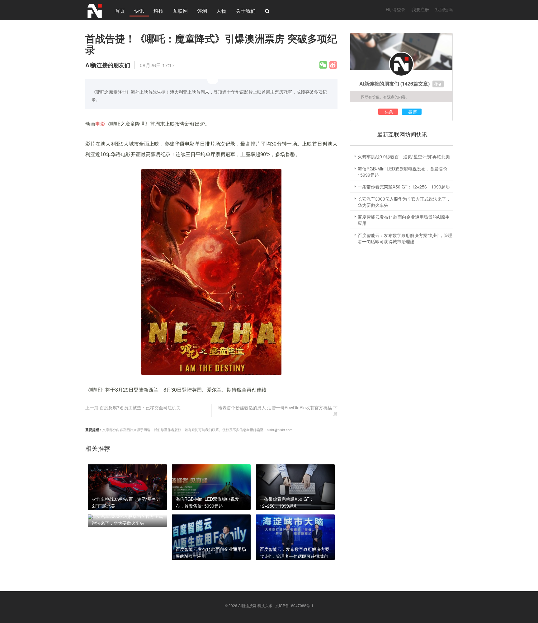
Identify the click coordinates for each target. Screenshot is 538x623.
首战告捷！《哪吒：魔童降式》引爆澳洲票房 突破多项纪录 (211, 44)
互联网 (180, 10)
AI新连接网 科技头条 (255, 605)
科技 (158, 10)
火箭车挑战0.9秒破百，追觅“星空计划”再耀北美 (404, 156)
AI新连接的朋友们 (379, 83)
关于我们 (246, 10)
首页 (120, 10)
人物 (221, 10)
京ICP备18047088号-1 (294, 605)
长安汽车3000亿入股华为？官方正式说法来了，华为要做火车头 (404, 202)
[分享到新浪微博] (333, 65)
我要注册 (420, 9)
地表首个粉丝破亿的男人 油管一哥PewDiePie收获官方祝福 (275, 407)
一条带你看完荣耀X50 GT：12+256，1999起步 (404, 187)
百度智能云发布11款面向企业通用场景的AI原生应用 (404, 220)
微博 (412, 112)
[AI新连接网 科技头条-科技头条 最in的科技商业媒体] (94, 10)
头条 (389, 112)
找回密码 (444, 9)
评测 (202, 10)
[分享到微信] (323, 65)
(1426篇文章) (415, 83)
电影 (100, 124)
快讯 (139, 10)
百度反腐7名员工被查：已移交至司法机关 (140, 407)
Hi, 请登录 (395, 9)
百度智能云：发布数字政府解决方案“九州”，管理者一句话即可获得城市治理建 (405, 238)
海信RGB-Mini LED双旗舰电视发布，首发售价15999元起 (402, 171)
